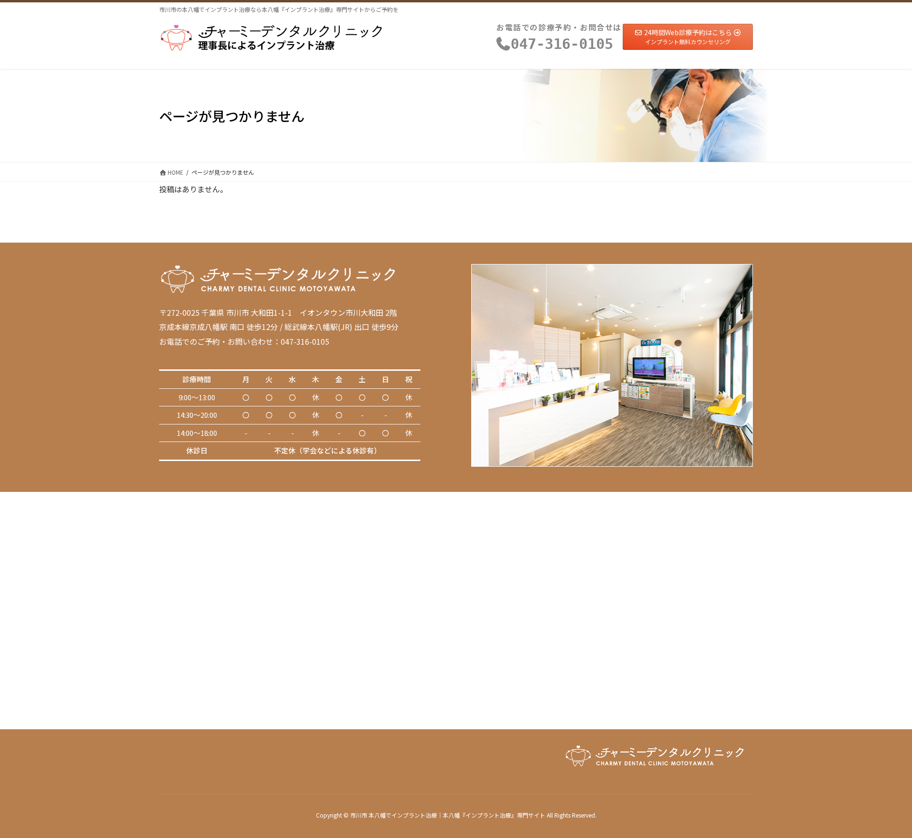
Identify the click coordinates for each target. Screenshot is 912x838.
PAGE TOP (884, 804)
